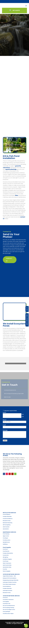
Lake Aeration (6, 529)
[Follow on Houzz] (15, 474)
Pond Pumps (5, 561)
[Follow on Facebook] (4, 474)
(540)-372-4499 (7, 397)
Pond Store (5, 549)
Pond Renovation (6, 540)
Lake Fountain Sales (7, 565)
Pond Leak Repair (6, 611)
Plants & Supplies (6, 571)
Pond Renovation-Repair (8, 613)
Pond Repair (5, 538)
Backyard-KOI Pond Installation (9, 578)
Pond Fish (5, 569)
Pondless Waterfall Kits (8, 553)
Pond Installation (6, 514)
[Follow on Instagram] (7, 474)
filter (16, 195)
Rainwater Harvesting (7, 522)
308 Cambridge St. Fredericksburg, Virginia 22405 (14, 393)
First (23, 414)
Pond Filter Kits (6, 551)
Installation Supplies (7, 559)
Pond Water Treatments (8, 599)
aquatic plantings (10, 169)
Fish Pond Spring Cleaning (8, 607)
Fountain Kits (6, 555)
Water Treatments (7, 563)
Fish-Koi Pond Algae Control (9, 609)
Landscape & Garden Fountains (9, 582)
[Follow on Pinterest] (10, 474)
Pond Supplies (6, 601)
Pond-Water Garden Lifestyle (9, 584)
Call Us (27, 309)
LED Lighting (5, 557)
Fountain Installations (7, 518)
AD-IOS (14, 625)
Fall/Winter (5, 544)
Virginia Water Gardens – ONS (9, 576)
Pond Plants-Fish (6, 603)
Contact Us (9, 260)
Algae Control (6, 536)
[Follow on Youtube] (12, 474)
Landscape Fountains (7, 590)
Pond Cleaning (6, 533)
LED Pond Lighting (6, 524)
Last (23, 416)
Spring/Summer (6, 542)
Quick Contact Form (27, 319)
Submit (5, 440)
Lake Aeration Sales (7, 567)
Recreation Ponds (6, 520)
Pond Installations (7, 586)
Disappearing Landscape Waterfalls (10, 580)
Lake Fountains (6, 526)
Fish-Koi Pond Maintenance (9, 605)
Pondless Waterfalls (7, 516)
